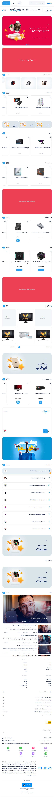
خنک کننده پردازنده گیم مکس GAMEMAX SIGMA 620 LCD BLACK (41, 262)
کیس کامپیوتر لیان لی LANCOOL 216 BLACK (43, 709)
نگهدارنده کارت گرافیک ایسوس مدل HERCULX (42, 147)
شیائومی (25, 669)
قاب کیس (25, 679)
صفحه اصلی (39, 10)
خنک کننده (25, 681)
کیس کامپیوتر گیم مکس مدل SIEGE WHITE (43, 107)
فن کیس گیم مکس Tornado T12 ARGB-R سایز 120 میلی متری (20, 262)
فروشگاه (33, 10)
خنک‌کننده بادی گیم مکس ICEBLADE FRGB (43, 703)
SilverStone (25, 665)
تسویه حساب (23, 10)
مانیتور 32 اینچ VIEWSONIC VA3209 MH (21, 393)
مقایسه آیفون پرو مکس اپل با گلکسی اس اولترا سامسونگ (25, 656)
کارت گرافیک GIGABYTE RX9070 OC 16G (21, 107)
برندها (50, 665)
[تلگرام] (50, 732)
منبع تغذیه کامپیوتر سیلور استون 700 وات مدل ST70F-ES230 (20, 148)
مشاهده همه (7, 74)
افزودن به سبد (41, 269)
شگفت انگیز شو (48, 679)
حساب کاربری (19, 10)
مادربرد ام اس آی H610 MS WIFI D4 (22, 232)
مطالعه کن (5, 632)
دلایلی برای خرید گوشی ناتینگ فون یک (29, 635)
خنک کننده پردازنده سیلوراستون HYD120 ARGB (42, 712)
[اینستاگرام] (3, 732)
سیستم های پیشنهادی (23, 685)
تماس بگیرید (41, 113)
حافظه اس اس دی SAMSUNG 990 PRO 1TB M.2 (42, 393)
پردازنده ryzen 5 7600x (46, 177)
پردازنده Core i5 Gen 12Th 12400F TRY (22, 177)
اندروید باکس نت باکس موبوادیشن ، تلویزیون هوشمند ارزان (24, 625)
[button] (50, 692)
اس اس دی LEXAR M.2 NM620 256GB (44, 706)
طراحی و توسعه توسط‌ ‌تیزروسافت (28, 793)
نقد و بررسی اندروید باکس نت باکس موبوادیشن (27, 646)
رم (26, 687)
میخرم (45, 431)
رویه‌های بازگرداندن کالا (15, 10)
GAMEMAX (25, 663)
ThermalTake (24, 667)
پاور (26, 683)
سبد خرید (49, 683)
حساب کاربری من (48, 669)
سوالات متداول (27, 10)
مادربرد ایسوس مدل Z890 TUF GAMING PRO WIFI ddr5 (41, 232)
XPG (26, 671)
